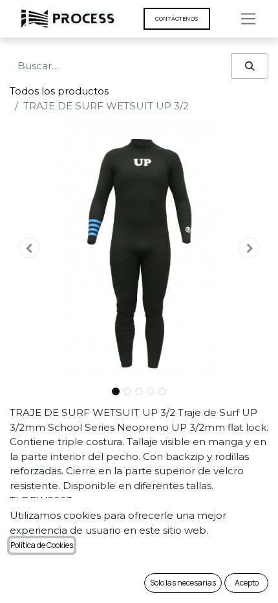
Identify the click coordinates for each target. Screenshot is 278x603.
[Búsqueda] (249, 66)
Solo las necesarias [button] (183, 582)
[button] (29, 247)
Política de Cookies (41, 545)
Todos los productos (59, 91)
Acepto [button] (247, 582)
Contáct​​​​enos (176, 18)
